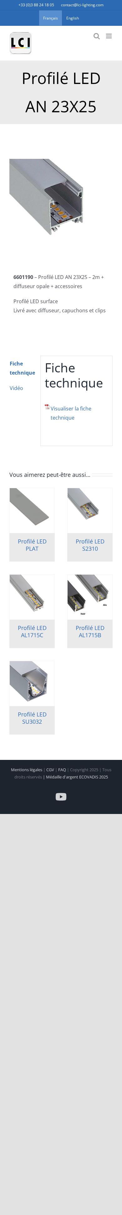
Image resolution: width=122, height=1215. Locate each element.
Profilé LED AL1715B (90, 631)
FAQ (62, 769)
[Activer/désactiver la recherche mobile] (97, 36)
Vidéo (16, 388)
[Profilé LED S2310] (90, 510)
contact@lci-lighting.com (82, 5)
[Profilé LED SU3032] (32, 683)
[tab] (22, 368)
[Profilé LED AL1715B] (90, 597)
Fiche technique (22, 368)
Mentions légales (27, 769)
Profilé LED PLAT (32, 545)
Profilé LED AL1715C (32, 631)
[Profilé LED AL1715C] (32, 597)
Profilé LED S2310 (90, 545)
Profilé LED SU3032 (32, 718)
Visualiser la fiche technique (71, 413)
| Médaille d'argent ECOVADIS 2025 (75, 777)
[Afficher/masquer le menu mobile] (109, 36)
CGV (50, 769)
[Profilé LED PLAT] (32, 510)
